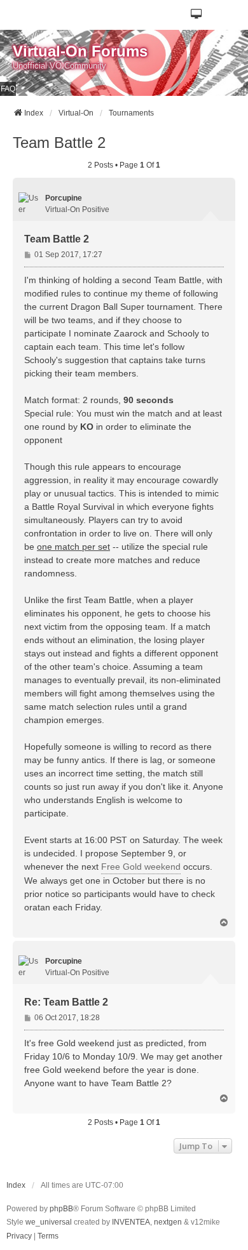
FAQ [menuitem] (8, 88)
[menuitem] (19, 1237)
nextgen (168, 1222)
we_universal (48, 1222)
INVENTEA (131, 1222)
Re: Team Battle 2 (66, 1002)
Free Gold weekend (141, 866)
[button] (196, 15)
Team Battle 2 (59, 142)
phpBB (61, 1208)
